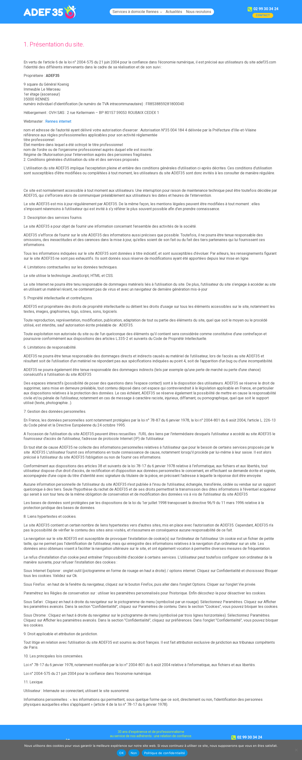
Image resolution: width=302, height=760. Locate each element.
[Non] (296, 749)
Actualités (174, 11)
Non (134, 753)
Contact (263, 15)
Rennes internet (58, 121)
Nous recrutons (198, 11)
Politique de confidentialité (164, 753)
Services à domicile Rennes (136, 11)
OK (121, 753)
